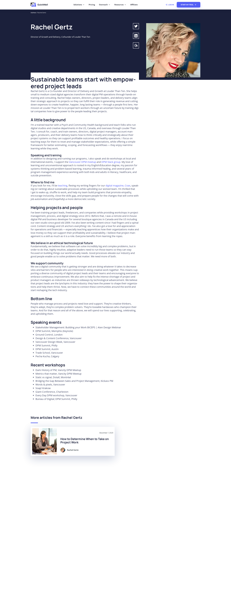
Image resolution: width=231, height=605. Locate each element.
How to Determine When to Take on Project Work (84, 440)
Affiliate (134, 4)
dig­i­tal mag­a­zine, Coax (118, 185)
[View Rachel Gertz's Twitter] (136, 26)
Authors (33, 12)
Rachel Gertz (41, 12)
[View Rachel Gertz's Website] (136, 45)
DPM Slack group (110, 162)
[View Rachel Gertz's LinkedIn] (136, 36)
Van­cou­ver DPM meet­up (82, 162)
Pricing (92, 4)
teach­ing (62, 185)
